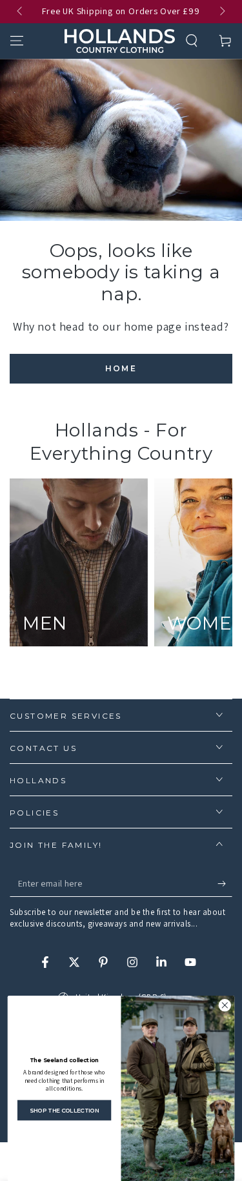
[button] (191, 41)
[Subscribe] (224, 884)
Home (121, 368)
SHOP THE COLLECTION (64, 1110)
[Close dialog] (225, 1005)
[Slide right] (221, 11)
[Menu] (17, 41)
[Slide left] (21, 11)
